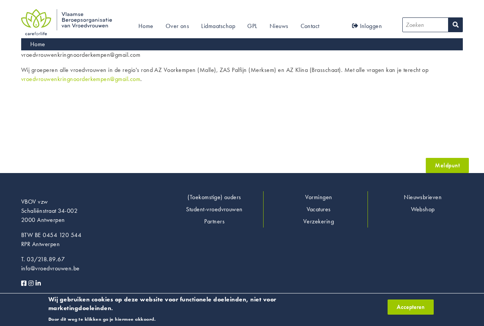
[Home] (66, 13)
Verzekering (318, 221)
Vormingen (318, 197)
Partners (214, 221)
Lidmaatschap (218, 26)
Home (146, 26)
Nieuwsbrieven (423, 197)
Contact (310, 26)
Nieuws (279, 26)
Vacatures (319, 209)
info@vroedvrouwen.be (50, 268)
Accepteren (411, 307)
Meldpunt (447, 165)
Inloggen (370, 26)
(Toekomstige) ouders (214, 197)
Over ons (177, 26)
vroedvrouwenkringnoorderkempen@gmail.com (80, 79)
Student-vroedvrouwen (214, 209)
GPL (252, 26)
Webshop (423, 209)
